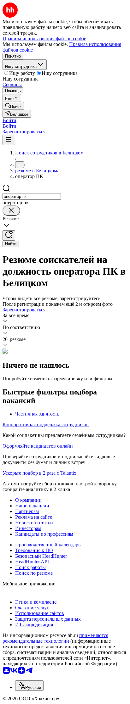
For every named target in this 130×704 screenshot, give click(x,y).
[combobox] (32, 196)
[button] (9, 120)
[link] (13, 106)
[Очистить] (11, 210)
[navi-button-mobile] (9, 140)
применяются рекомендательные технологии (55, 638)
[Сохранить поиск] (9, 235)
